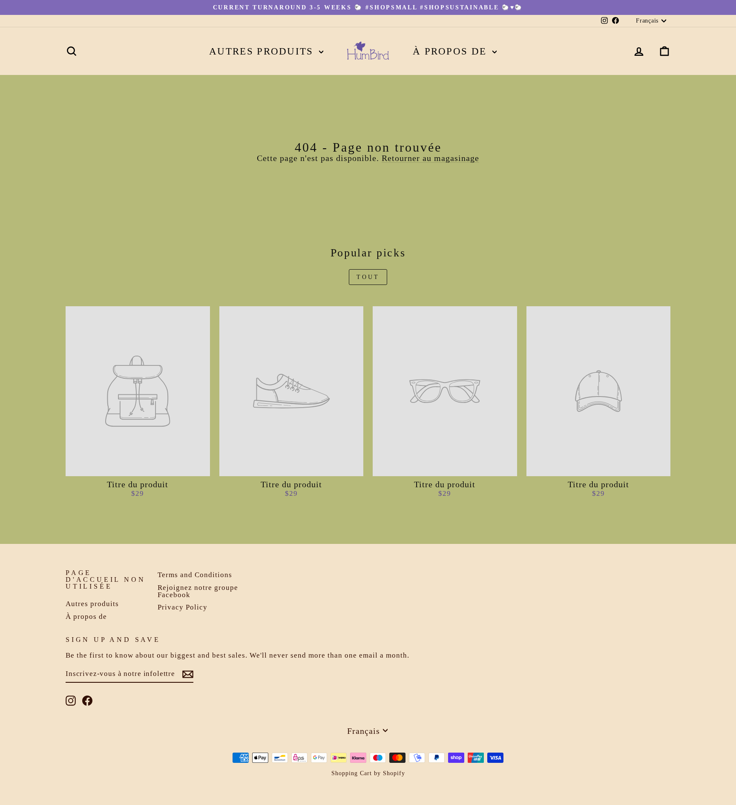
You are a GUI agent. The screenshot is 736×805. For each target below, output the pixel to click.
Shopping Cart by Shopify (368, 773)
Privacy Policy (182, 607)
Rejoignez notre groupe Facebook (198, 591)
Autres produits (263, 51)
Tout (368, 277)
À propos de (451, 51)
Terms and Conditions (195, 575)
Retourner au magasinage (430, 158)
